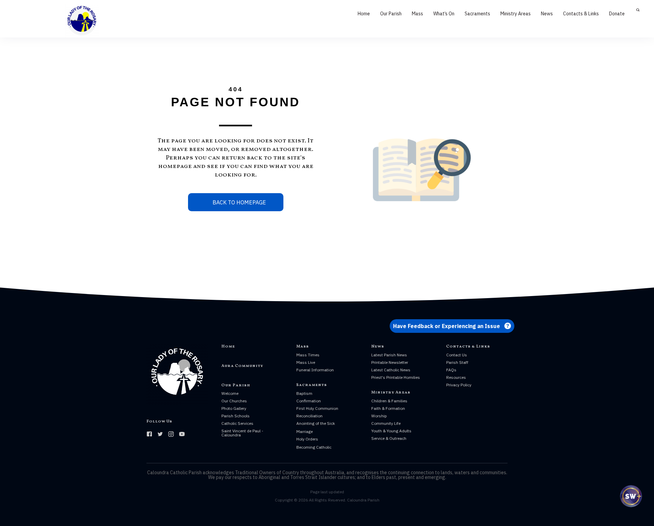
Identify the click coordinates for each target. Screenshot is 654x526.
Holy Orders (307, 439)
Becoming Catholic (313, 447)
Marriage (304, 431)
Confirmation (308, 400)
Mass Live (305, 362)
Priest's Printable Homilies (395, 377)
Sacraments (477, 14)
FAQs (451, 369)
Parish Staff (457, 362)
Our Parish (391, 14)
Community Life (386, 423)
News (547, 14)
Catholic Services (237, 423)
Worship (379, 415)
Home (364, 14)
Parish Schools (235, 415)
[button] (452, 326)
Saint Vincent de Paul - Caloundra (242, 432)
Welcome (229, 393)
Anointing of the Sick (315, 423)
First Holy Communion (317, 408)
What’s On (443, 14)
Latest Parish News (389, 354)
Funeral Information (315, 369)
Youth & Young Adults (391, 430)
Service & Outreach (388, 438)
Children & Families (389, 400)
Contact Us (456, 354)
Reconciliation (309, 415)
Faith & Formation (388, 408)
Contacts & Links (581, 14)
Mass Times (308, 354)
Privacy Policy (458, 384)
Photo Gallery (233, 408)
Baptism (304, 393)
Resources (456, 377)
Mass (417, 14)
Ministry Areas (515, 14)
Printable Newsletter (389, 362)
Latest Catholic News (390, 369)
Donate (617, 14)
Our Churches (234, 400)
